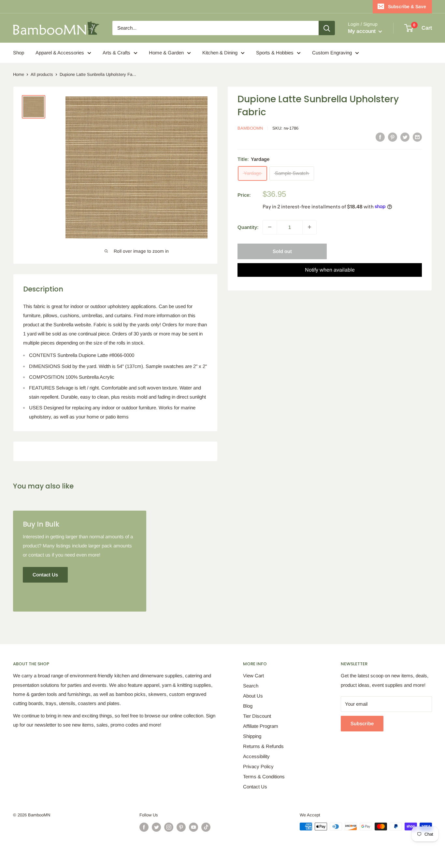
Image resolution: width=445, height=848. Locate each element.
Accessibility (256, 756)
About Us (253, 696)
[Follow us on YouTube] (193, 827)
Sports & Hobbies (275, 52)
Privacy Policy (258, 766)
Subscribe (362, 723)
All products (42, 74)
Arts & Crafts (116, 52)
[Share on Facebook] (380, 137)
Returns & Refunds (263, 746)
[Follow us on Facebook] (144, 827)
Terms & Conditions (264, 776)
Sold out (282, 251)
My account (362, 31)
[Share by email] (417, 137)
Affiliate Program (260, 726)
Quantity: (248, 227)
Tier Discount (257, 716)
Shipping (252, 736)
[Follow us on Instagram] (168, 827)
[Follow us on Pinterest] (181, 827)
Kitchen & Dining (219, 52)
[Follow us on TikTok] (205, 827)
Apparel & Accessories (60, 52)
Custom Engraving (332, 52)
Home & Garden (166, 52)
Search (250, 685)
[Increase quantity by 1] (309, 227)
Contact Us (255, 786)
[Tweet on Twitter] (404, 137)
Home (18, 74)
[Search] (327, 28)
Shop (18, 52)
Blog (247, 706)
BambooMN (250, 128)
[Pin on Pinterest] (392, 137)
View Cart (253, 675)
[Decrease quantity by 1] (270, 227)
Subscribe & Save (407, 6)
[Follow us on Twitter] (156, 827)
